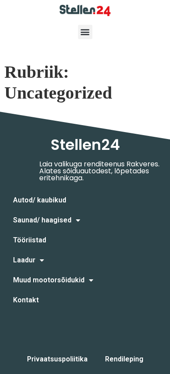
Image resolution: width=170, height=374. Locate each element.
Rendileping (124, 359)
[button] (85, 32)
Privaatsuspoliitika (57, 359)
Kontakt (26, 300)
